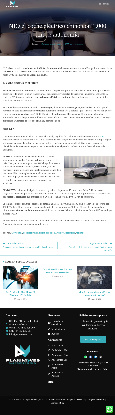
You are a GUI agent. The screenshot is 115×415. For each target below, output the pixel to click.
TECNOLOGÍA (51, 233)
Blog (51, 381)
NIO (102, 136)
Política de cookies (57, 399)
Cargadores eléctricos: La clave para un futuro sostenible (57, 271)
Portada (35, 44)
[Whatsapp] (85, 357)
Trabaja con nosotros (95, 399)
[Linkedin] (95, 357)
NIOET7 (42, 233)
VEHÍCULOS (80, 233)
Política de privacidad (37, 399)
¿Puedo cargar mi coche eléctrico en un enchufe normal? (94, 293)
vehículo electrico (66, 233)
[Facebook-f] (90, 357)
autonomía (17, 233)
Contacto (55, 403)
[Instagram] (100, 357)
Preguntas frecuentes (76, 399)
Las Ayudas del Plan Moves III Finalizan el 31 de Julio (20, 293)
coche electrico (30, 233)
